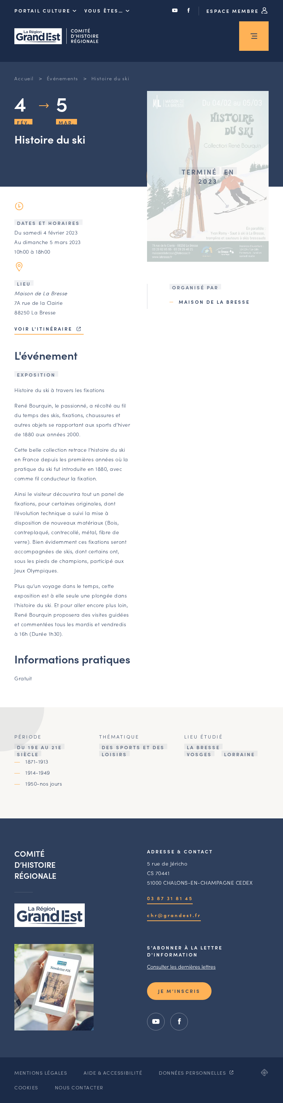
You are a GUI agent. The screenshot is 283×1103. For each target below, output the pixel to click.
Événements (62, 78)
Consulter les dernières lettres (181, 966)
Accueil (24, 78)
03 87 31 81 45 (170, 898)
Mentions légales (40, 1072)
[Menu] (254, 36)
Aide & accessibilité (113, 1072)
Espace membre (233, 10)
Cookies (26, 1087)
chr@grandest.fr (174, 915)
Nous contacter (79, 1087)
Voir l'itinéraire (44, 328)
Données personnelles (193, 1072)
